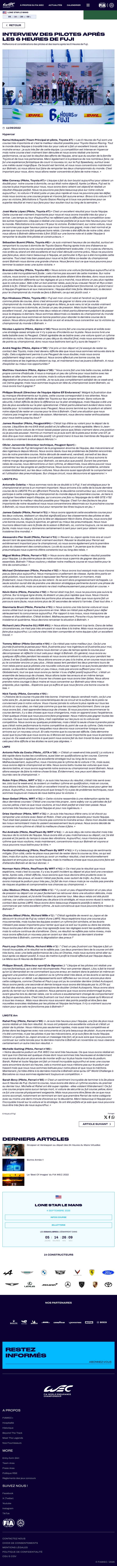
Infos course (58, 1217)
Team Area (8, 1463)
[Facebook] (109, 1117)
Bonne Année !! (35, 1160)
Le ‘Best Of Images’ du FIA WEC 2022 (48, 1175)
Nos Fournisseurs (11, 1443)
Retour (15, 25)
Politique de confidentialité (22, 1551)
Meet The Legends (12, 1438)
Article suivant (95, 1124)
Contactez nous (13, 1538)
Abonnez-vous (100, 1362)
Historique (7, 1428)
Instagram (7, 1508)
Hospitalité (8, 1422)
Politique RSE (9, 1473)
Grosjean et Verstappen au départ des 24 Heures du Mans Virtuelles (63, 1145)
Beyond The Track (12, 1433)
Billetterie (58, 1225)
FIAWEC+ (7, 1417)
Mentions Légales (15, 1547)
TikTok (6, 1513)
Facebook (7, 1493)
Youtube (6, 1503)
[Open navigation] (88, 5)
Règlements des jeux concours (19, 1478)
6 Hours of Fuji (9, 1113)
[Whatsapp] (113, 1117)
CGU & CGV (9, 1556)
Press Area (8, 1468)
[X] (105, 1117)
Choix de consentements (20, 1543)
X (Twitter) (8, 1498)
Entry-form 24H (10, 1458)
